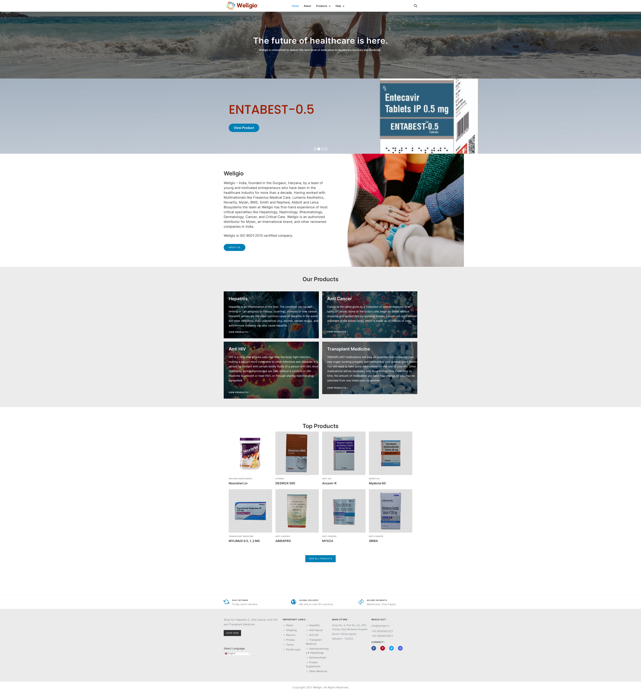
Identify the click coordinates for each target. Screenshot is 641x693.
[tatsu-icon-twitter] (392, 648)
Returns (290, 635)
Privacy (290, 639)
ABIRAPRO (283, 541)
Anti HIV (327, 478)
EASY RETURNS (240, 600)
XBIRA (373, 541)
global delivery (309, 600)
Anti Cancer (282, 536)
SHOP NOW (232, 633)
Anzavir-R (329, 483)
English (231, 653)
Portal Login (293, 649)
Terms (290, 644)
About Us (234, 247)
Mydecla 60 (377, 483)
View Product (244, 128)
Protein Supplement (241, 478)
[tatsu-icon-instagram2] (400, 648)
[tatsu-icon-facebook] (374, 648)
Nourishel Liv (238, 483)
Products (321, 6)
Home (295, 6)
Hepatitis (374, 478)
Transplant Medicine (241, 536)
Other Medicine (318, 671)
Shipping (291, 630)
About (307, 6)
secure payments (377, 600)
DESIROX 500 (285, 483)
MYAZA (327, 541)
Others (279, 478)
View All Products (320, 558)
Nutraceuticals (317, 657)
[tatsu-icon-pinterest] (383, 648)
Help (338, 6)
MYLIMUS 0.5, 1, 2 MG (244, 541)
